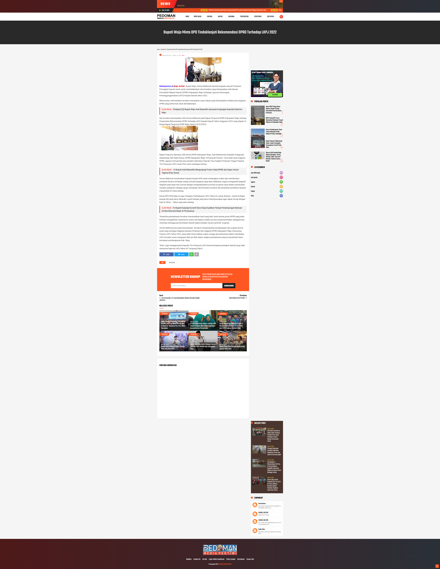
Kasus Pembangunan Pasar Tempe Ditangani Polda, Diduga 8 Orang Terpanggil (274, 131)
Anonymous (262, 504)
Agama (253, 182)
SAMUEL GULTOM (263, 513)
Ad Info (204, 559)
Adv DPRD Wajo (255, 172)
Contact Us (197, 559)
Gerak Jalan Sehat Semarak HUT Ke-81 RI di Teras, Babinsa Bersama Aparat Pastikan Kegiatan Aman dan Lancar (274, 485)
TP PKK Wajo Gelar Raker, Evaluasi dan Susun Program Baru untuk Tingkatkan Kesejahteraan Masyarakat (203, 326)
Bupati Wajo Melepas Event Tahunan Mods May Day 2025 (173, 348)
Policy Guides (230, 559)
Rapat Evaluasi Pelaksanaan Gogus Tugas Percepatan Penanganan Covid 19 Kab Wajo (274, 144)
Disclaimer (241, 559)
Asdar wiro (261, 529)
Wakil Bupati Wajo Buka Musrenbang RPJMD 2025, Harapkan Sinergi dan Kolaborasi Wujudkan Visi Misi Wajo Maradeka (173, 324)
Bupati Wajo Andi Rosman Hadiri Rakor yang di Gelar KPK (232, 348)
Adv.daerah (172, 263)
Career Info (250, 559)
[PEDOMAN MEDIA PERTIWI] (220, 554)
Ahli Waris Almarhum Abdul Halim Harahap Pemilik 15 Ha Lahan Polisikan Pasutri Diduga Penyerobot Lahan (216, 10)
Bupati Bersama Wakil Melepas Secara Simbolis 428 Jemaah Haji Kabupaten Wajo (203, 346)
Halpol (253, 191)
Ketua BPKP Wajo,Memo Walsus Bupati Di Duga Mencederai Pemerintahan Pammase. (273, 109)
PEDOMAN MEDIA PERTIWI (224, 564)
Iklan (252, 195)
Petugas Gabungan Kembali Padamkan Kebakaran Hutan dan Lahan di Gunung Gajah (280, 10)
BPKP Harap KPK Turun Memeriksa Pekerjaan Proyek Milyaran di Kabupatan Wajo (274, 120)
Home (187, 16)
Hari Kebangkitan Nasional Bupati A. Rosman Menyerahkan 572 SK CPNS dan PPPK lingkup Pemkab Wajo (231, 326)
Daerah (253, 186)
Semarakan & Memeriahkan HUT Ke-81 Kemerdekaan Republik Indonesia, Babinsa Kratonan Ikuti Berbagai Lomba (274, 467)
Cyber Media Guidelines (216, 559)
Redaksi (189, 559)
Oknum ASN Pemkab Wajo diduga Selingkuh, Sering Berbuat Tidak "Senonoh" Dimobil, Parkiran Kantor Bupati (273, 156)
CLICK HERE (275, 95)
